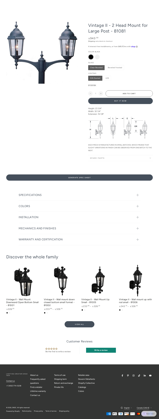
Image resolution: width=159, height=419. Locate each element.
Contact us (10, 381)
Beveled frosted (115, 68)
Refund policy (26, 411)
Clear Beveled (96, 68)
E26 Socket (95, 79)
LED (108, 79)
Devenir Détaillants (86, 379)
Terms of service (51, 411)
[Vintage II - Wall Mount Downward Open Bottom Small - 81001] (23, 280)
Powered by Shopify (13, 411)
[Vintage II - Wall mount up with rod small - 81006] (136, 280)
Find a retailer (36, 387)
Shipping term (60, 379)
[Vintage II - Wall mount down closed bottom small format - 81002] (61, 280)
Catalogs (82, 387)
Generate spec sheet (79, 178)
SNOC (14, 407)
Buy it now (120, 101)
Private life (59, 387)
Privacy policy (38, 411)
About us (34, 375)
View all (79, 324)
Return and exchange (63, 383)
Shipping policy (64, 411)
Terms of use (59, 375)
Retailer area (83, 375)
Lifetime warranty (38, 391)
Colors (81, 391)
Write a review (101, 350)
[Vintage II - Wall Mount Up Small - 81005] (98, 280)
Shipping (91, 41)
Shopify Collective (86, 383)
